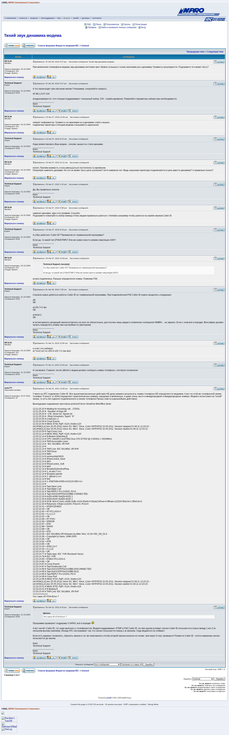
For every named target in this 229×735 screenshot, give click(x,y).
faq (58, 18)
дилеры (85, 18)
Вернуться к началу (14, 77)
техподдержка (48, 18)
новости (23, 18)
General (85, 45)
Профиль (92, 27)
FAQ (89, 24)
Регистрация (141, 24)
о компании (10, 18)
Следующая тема (215, 52)
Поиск (98, 24)
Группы (127, 24)
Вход (143, 27)
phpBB (109, 698)
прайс (76, 18)
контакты (96, 18)
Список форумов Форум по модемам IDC (58, 45)
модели (34, 18)
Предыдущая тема (195, 52)
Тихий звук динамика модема (32, 35)
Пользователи (112, 24)
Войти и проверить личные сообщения (118, 27)
